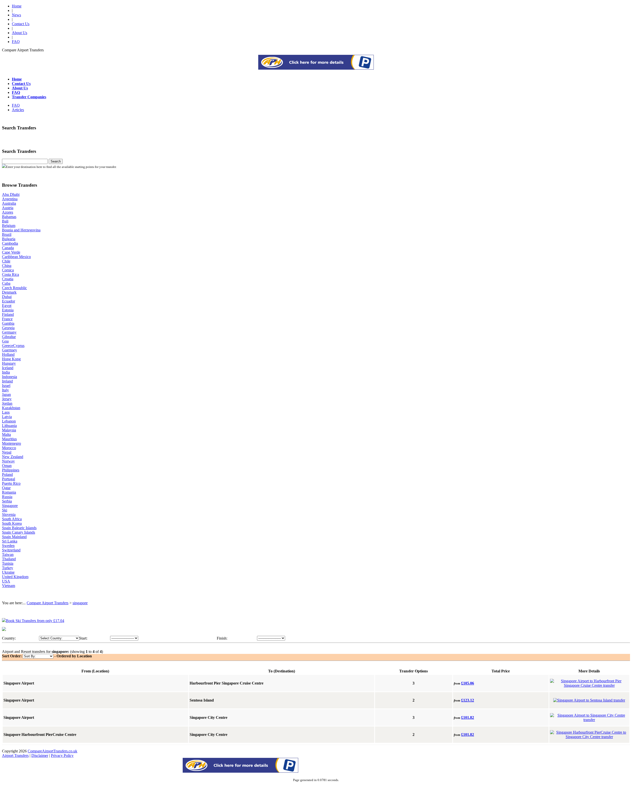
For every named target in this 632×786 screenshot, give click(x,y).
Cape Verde (11, 252)
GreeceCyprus (13, 345)
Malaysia (9, 430)
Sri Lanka (9, 541)
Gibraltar (9, 337)
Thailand (9, 559)
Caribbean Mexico (16, 257)
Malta (6, 434)
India (6, 372)
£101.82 (467, 717)
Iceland (7, 368)
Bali (5, 221)
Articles (18, 110)
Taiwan (8, 554)
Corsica (8, 270)
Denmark (9, 292)
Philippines (10, 470)
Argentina (10, 199)
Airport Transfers (15, 755)
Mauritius (9, 439)
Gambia (8, 323)
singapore (80, 603)
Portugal (8, 479)
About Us (19, 33)
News (16, 15)
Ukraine (8, 572)
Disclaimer (39, 755)
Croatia (7, 279)
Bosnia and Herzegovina (21, 230)
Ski (4, 510)
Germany (9, 332)
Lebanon (9, 421)
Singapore (10, 506)
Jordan (7, 403)
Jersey (7, 399)
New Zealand (12, 457)
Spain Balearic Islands (19, 528)
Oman (7, 466)
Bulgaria (8, 239)
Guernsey (9, 350)
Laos (6, 412)
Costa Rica (10, 274)
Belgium (8, 225)
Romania (9, 492)
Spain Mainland (14, 537)
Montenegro (11, 443)
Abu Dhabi (11, 194)
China (6, 265)
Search (56, 161)
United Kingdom (15, 577)
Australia (9, 203)
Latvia (7, 417)
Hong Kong (11, 359)
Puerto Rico (11, 483)
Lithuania (9, 425)
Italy (5, 390)
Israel (6, 385)
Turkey (7, 568)
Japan (6, 394)
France (7, 319)
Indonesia (9, 377)
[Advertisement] (316, 68)
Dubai (7, 297)
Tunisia (7, 563)
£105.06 (467, 683)
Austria (7, 208)
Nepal (6, 452)
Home (16, 6)
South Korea (12, 523)
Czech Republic (14, 288)
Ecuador (8, 301)
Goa (5, 341)
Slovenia (9, 514)
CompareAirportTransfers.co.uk (52, 751)
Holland (8, 354)
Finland (8, 314)
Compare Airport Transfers (47, 603)
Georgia (8, 328)
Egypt (6, 305)
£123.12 (467, 700)
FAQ (16, 42)
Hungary (9, 363)
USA (6, 581)
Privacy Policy (62, 755)
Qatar (6, 488)
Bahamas (9, 217)
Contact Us (20, 24)
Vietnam (8, 586)
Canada (8, 248)
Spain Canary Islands (18, 532)
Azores (7, 212)
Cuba (6, 283)
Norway (8, 461)
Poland (7, 474)
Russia (7, 497)
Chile (6, 261)
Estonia (8, 310)
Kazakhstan (11, 408)
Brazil (6, 234)
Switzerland (11, 550)
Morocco (9, 448)
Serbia (7, 501)
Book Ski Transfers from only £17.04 (35, 621)
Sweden (8, 546)
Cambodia (10, 243)
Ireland (7, 381)
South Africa (12, 519)
